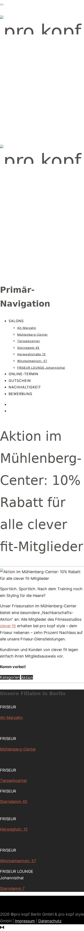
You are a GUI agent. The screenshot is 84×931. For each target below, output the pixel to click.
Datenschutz (50, 921)
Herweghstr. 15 (14, 829)
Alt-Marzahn (26, 328)
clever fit (8, 626)
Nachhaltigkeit (25, 387)
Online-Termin (23, 374)
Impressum (25, 921)
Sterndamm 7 (12, 888)
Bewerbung (20, 394)
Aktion (27, 677)
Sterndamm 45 (28, 347)
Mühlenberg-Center (32, 334)
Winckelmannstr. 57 (32, 361)
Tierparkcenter (28, 341)
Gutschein (20, 380)
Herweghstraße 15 (31, 354)
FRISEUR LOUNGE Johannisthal (41, 367)
